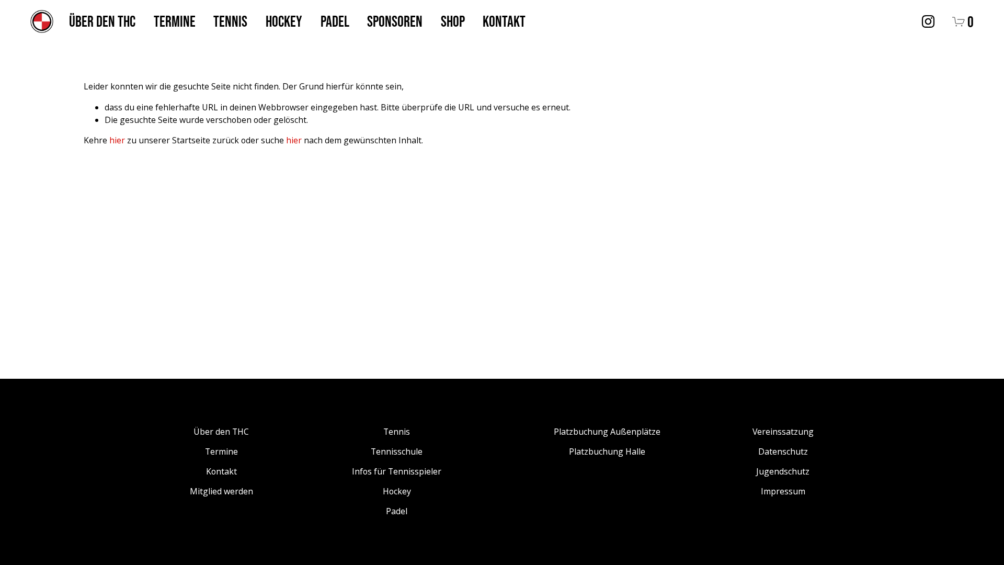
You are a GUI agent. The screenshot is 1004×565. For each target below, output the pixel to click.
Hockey (284, 21)
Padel (335, 21)
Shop (453, 21)
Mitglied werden (221, 491)
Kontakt (504, 21)
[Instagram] (928, 21)
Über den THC (102, 21)
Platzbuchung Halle (607, 451)
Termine (175, 21)
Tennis (230, 21)
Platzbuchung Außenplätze (607, 431)
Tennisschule (397, 451)
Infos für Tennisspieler (396, 471)
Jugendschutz (782, 471)
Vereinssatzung (783, 431)
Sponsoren (395, 21)
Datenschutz (783, 451)
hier (117, 140)
